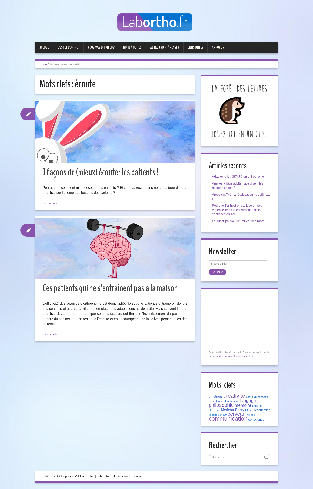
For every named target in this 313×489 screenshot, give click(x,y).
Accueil (44, 47)
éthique (250, 414)
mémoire (243, 405)
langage (248, 400)
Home (42, 64)
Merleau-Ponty (232, 410)
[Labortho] (156, 22)
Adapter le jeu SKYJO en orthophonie (238, 176)
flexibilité (213, 415)
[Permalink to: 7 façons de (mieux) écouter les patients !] (115, 132)
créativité (234, 396)
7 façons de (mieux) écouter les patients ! (100, 172)
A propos (218, 47)
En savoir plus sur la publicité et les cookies (231, 356)
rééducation (262, 410)
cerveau (237, 414)
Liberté (249, 410)
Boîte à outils (132, 47)
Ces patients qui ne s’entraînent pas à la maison (110, 288)
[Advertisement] (241, 320)
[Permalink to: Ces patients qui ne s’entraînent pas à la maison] (115, 248)
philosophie (221, 405)
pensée (222, 414)
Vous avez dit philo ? (101, 47)
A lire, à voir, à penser (164, 47)
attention (251, 396)
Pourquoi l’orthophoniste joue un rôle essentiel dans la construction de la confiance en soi (237, 210)
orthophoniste (231, 401)
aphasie (257, 405)
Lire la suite (50, 203)
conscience (256, 419)
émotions (216, 396)
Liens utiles (195, 47)
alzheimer (214, 410)
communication (228, 418)
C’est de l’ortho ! (68, 47)
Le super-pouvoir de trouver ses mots (238, 221)
